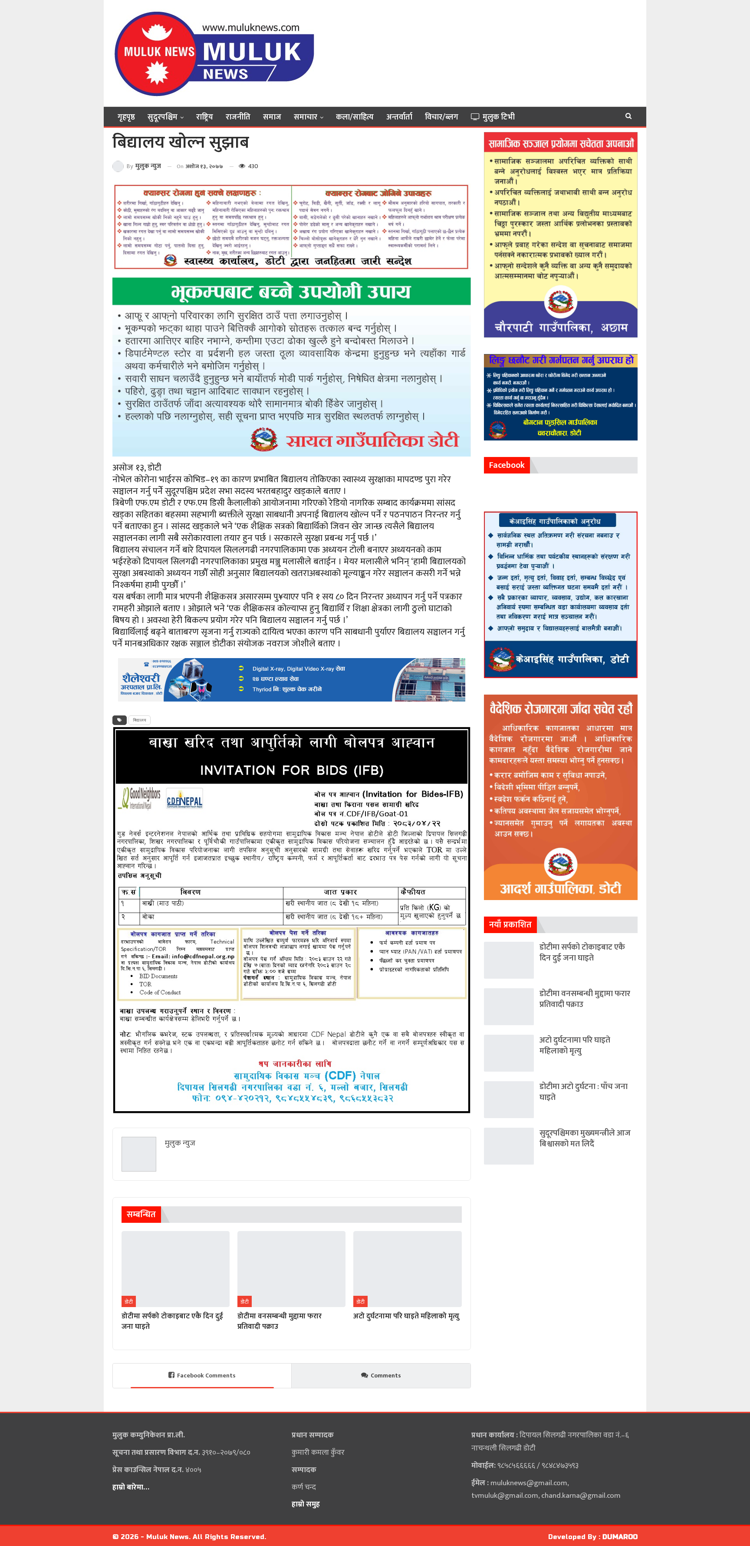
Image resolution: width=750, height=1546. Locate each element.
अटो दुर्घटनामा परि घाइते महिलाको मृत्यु (574, 1045)
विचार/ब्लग (441, 117)
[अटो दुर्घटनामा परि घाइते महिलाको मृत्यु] (407, 1269)
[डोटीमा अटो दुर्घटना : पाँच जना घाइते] (509, 1099)
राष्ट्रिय (204, 117)
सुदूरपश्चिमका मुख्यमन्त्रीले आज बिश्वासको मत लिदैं (585, 1138)
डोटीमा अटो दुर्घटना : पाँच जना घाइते (583, 1092)
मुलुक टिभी (499, 117)
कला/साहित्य (355, 117)
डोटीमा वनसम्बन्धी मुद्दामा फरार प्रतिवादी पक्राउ (584, 999)
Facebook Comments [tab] (206, 1375)
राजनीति (238, 117)
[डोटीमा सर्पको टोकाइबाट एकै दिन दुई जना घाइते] (176, 1269)
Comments (386, 1375)
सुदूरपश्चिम (163, 117)
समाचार (305, 117)
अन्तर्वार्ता (399, 117)
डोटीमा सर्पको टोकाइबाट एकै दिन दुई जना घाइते (582, 952)
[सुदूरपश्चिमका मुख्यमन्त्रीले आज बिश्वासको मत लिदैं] (509, 1146)
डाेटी (129, 1302)
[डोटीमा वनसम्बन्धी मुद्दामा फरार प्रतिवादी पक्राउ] (291, 1269)
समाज (272, 117)
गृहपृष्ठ (126, 117)
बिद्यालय (139, 720)
